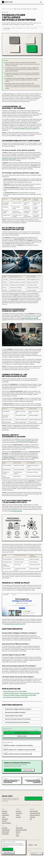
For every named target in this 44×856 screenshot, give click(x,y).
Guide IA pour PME (34, 811)
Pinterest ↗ (31, 844)
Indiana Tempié (7, 28)
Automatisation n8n (6, 829)
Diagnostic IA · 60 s (37, 853)
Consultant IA (4, 813)
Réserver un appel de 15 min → (33, 798)
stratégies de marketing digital (9, 158)
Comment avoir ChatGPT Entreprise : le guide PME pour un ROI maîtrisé (19, 695)
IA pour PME (5, 12)
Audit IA (3, 817)
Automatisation (5, 818)
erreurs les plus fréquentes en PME (25, 440)
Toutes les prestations (6, 822)
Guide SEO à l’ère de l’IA (35, 815)
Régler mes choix (8, 852)
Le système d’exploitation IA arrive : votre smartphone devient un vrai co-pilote (21, 693)
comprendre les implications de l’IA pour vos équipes (24, 128)
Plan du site (18, 831)
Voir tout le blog (5, 833)
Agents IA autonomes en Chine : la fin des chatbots (15, 691)
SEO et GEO (4, 820)
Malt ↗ (35, 844)
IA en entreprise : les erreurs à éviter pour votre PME (15, 697)
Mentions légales (19, 827)
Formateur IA (4, 811)
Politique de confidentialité (21, 829)
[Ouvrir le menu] (41, 2)
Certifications (32, 817)
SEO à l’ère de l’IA (5, 831)
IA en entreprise (19, 813)
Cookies (17, 835)
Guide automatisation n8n (35, 813)
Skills (31, 818)
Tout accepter (7, 849)
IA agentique (18, 817)
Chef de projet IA (5, 815)
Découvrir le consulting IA (22, 732)
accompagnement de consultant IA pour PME (14, 623)
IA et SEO (18, 815)
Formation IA (18, 811)
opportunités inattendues (16, 511)
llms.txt (17, 833)
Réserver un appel (22, 736)
